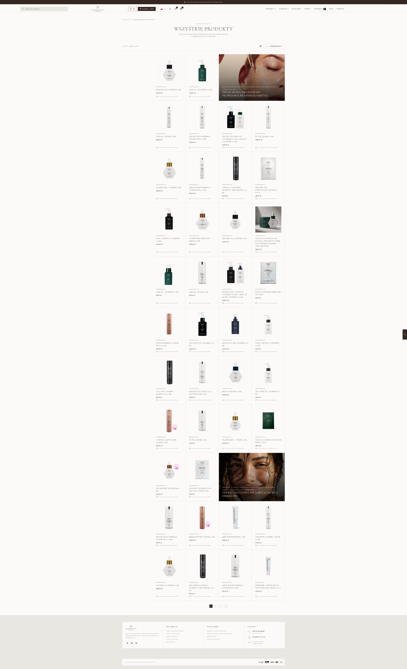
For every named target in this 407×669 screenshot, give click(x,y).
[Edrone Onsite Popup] (203, 334)
